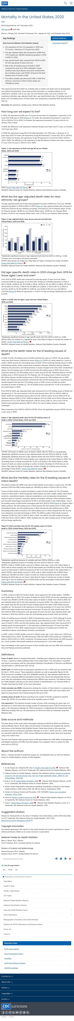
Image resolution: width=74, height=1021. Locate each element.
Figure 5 (58, 503)
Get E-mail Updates (11, 949)
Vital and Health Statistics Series (16, 910)
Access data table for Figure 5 (12, 582)
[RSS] (27, 1012)
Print (3, 22)
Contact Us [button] (6, 976)
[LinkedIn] (13, 1012)
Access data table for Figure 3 (18, 342)
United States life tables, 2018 (27, 781)
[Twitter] (6, 1012)
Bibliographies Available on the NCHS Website (21, 920)
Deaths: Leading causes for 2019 (24, 797)
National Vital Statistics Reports (15, 905)
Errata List (7, 929)
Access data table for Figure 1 (17, 188)
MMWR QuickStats (11, 968)
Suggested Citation (59, 43)
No (16, 870)
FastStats (7, 958)
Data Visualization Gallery (13, 954)
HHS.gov (4, 1017)
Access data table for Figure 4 (33, 469)
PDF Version (5, 29)
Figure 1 (27, 118)
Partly (10, 870)
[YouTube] (17, 1012)
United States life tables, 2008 (22, 803)
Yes (4, 870)
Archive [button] (5, 999)
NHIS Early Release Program (14, 963)
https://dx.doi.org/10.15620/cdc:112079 (15, 821)
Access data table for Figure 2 (12, 263)
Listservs (7, 934)
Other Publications (10, 915)
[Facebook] (3, 1012)
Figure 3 (13, 291)
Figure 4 (38, 360)
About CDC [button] (6, 982)
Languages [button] (6, 993)
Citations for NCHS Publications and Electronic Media (23, 924)
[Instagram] (10, 1012)
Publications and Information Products (18, 877)
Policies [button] (5, 988)
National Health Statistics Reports (16, 900)
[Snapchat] (24, 1012)
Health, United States (11, 891)
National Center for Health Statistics (15, 9)
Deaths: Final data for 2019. (45, 768)
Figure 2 (39, 206)
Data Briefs (8, 881)
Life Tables (8, 896)
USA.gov (11, 1017)
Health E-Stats (9, 886)
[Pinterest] (20, 1012)
